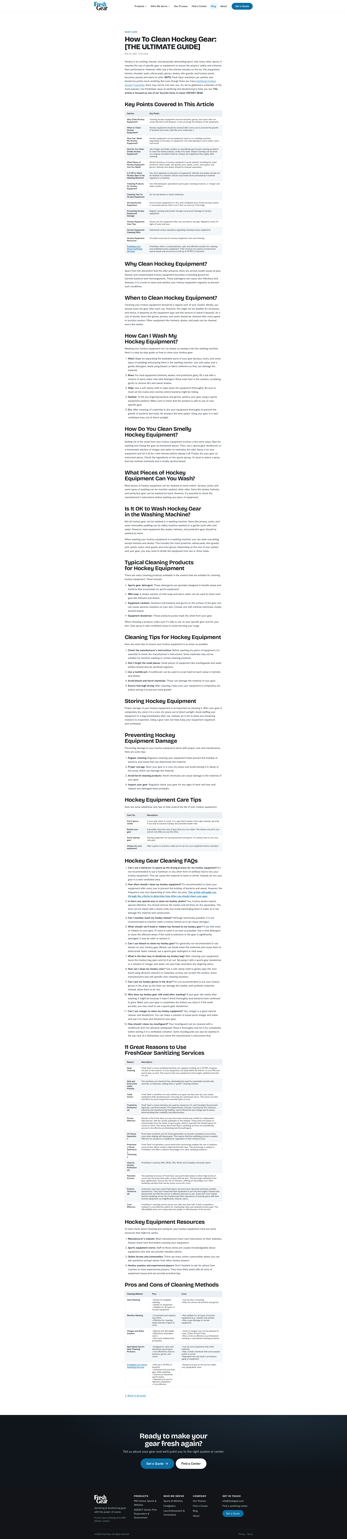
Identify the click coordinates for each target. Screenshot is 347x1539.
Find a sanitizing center (235, 1505)
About (223, 6)
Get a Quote (242, 6)
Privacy (242, 1534)
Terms (250, 1534)
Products (139, 6)
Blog (213, 6)
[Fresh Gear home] (100, 6)
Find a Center (199, 6)
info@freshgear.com (233, 1500)
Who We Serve (159, 6)
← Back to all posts (135, 1395)
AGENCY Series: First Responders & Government (145, 1513)
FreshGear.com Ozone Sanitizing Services (134, 249)
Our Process (180, 6)
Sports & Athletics (173, 1500)
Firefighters (169, 1505)
